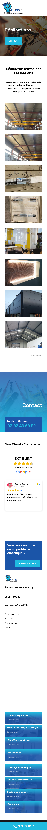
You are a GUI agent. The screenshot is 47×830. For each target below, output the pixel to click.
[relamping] (23, 347)
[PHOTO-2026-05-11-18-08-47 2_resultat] (23, 222)
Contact (8, 627)
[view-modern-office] (23, 253)
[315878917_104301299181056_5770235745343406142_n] (23, 285)
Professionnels (11, 623)
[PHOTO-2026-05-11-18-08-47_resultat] (23, 129)
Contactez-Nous (27, 563)
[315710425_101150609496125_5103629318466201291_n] (23, 316)
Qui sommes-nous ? (13, 614)
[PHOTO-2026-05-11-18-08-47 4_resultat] (23, 160)
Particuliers (10, 618)
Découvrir (13, 41)
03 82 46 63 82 (21, 425)
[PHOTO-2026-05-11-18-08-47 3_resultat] (23, 191)
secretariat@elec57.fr (16, 605)
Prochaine (36, 355)
